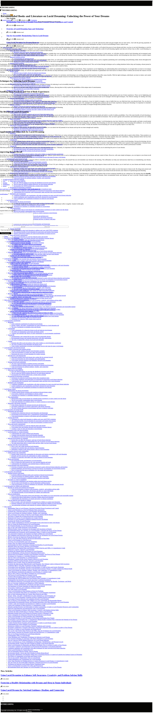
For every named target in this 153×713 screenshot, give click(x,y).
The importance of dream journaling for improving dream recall (29, 284)
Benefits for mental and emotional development (21, 487)
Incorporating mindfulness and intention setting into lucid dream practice (31, 481)
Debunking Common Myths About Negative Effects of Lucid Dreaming (28, 559)
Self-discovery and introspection (17, 355)
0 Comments (33, 20)
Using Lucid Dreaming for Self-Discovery (19, 540)
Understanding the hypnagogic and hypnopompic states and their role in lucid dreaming (35, 381)
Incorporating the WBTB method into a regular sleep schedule (28, 374)
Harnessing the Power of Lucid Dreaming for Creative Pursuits (25, 518)
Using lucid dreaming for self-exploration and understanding (28, 359)
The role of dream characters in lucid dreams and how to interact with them (32, 408)
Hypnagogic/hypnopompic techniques (18, 376)
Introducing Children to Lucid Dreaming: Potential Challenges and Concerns (29, 626)
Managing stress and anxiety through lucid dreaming (26, 241)
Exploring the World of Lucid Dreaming (19, 521)
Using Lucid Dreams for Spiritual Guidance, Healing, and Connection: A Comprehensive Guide (34, 570)
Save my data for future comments (10, 230)
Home (4, 13)
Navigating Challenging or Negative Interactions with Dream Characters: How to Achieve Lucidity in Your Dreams (40, 627)
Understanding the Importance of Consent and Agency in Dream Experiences (29, 580)
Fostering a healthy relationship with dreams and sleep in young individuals (35, 302)
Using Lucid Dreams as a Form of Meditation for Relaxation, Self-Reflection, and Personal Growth (35, 642)
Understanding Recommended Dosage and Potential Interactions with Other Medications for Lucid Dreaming (38, 602)
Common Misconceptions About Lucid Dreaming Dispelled (24, 576)
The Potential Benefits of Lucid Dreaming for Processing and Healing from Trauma (31, 618)
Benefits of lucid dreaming (11, 238)
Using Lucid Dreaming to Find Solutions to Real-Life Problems (25, 591)
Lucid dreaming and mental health (13, 409)
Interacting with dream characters (17, 403)
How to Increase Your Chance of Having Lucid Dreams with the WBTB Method (30, 514)
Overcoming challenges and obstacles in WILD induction (27, 271)
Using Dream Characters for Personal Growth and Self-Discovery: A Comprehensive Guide (33, 632)
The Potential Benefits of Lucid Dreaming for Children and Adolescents (28, 526)
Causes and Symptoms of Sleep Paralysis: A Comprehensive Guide (26, 605)
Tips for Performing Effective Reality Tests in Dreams (23, 651)
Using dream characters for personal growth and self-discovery (28, 405)
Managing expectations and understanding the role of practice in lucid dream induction (38, 252)
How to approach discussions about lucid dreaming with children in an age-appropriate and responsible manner (44, 306)
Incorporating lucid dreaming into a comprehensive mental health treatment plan (33, 414)
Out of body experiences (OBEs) (17, 314)
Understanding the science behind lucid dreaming (25, 433)
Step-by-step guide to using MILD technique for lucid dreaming (29, 276)
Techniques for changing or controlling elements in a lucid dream (29, 395)
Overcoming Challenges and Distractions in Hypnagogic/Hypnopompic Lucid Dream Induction (34, 646)
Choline (10, 341)
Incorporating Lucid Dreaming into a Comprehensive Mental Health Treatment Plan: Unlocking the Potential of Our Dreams (42, 619)
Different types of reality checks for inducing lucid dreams (27, 262)
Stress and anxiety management (19, 235)
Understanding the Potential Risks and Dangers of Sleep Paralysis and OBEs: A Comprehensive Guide (36, 548)
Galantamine (11, 328)
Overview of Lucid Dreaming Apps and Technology (22, 541)
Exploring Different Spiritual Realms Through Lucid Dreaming (25, 560)
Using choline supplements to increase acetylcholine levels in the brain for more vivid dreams (37, 346)
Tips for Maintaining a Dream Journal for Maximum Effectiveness (26, 553)
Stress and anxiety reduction (15, 239)
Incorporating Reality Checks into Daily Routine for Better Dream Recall (28, 653)
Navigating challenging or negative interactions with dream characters (30, 406)
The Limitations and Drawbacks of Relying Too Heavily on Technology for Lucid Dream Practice (35, 535)
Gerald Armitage (6, 20)
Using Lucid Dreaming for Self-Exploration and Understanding (25, 616)
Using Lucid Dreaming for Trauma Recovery (20, 650)
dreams (5, 179)
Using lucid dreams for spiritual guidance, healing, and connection (32, 287)
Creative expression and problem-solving (19, 349)
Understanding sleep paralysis (16, 301)
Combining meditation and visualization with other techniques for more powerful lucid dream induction (40, 384)
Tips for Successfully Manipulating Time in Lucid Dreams (24, 657)
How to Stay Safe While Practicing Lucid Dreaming (22, 527)
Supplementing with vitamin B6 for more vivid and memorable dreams (31, 336)
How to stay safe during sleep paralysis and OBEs (25, 311)
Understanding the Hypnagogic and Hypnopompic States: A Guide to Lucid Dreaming (32, 532)
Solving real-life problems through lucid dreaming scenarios (28, 351)
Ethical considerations (14, 494)
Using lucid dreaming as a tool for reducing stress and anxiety (31, 236)
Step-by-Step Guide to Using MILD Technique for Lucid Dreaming (27, 573)
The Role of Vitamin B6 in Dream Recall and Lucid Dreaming (25, 516)
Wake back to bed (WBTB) (15, 370)
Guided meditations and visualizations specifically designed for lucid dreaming (33, 386)
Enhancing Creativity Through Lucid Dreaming (21, 549)
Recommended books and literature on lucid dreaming (26, 460)
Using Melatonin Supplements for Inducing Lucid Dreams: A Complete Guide (29, 572)
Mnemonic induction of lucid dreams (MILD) (20, 273)
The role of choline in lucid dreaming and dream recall (26, 344)
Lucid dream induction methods (13, 368)
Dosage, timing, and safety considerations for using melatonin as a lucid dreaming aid (35, 325)
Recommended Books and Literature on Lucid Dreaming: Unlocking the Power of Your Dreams (35, 530)
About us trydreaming (34, 710)
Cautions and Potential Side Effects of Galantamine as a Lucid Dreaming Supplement (31, 592)
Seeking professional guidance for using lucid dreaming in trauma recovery (32, 422)
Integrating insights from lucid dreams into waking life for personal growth (32, 357)
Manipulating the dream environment (18, 390)
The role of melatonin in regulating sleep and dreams (26, 327)
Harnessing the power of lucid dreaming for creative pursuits (28, 354)
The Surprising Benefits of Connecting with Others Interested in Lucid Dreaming (30, 638)
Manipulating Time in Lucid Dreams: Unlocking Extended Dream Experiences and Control (33, 508)
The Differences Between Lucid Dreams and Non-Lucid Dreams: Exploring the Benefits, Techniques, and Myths (39, 581)
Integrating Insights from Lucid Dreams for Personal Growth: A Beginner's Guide (30, 613)
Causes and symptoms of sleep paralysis (22, 306)
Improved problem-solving (15, 246)
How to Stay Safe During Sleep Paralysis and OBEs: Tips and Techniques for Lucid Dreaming (34, 630)
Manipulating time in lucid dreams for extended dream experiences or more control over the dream (38, 398)
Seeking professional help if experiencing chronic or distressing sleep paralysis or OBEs (35, 309)
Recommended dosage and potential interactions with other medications (31, 338)
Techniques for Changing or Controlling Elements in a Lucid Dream (27, 556)
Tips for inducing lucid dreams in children (19, 500)
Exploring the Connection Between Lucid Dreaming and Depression (27, 511)
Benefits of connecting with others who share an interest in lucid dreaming (32, 457)
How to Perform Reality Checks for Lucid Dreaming (22, 621)
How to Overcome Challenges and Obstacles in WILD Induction (26, 583)
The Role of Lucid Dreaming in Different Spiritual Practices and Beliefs (28, 519)
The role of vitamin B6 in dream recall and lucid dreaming (27, 339)
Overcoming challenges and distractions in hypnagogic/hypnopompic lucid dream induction (36, 379)
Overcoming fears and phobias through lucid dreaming (26, 244)
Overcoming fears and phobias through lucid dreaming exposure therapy (34, 238)
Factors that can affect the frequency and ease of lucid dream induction (31, 440)
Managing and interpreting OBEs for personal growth (26, 317)
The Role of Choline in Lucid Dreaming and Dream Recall (24, 629)
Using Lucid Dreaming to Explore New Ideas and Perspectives (25, 665)
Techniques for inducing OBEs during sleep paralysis (26, 319)
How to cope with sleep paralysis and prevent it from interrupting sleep (31, 303)
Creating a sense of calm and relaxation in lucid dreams (29, 240)
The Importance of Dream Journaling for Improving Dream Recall (26, 586)
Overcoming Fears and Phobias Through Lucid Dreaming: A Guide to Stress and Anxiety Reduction (36, 567)
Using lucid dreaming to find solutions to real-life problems (27, 249)
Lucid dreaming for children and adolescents (16, 486)
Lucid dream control (10, 389)
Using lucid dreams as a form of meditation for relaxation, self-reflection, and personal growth (37, 484)
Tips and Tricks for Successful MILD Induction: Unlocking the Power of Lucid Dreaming (33, 662)
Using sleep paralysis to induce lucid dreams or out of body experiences (31, 304)
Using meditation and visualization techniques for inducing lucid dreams (31, 387)
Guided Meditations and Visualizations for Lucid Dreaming (24, 659)
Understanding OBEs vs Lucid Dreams (19, 635)
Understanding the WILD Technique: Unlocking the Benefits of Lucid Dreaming (30, 545)
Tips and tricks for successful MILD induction (24, 277)
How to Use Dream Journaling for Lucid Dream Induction (24, 634)
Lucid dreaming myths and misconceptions (16, 430)
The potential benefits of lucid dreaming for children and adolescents (30, 492)
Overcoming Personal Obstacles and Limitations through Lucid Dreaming (28, 599)
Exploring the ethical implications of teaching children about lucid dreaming (35, 308)
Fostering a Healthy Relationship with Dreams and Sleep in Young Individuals (29, 584)
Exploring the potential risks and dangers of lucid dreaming (30, 259)
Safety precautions (13, 308)
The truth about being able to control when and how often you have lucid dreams (36, 254)
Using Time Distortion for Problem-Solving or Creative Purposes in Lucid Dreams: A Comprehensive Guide (38, 661)
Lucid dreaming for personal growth (21, 247)
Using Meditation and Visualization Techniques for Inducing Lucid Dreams (29, 637)
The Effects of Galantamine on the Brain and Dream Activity (25, 656)
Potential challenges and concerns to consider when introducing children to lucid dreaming (39, 314)
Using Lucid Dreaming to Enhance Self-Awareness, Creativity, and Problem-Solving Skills (33, 610)
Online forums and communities (17, 452)
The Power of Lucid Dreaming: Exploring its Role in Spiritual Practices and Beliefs (31, 597)
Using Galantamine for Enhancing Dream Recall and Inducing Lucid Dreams (29, 615)
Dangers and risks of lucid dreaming (18, 444)
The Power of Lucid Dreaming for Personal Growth (22, 575)
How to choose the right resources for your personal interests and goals (33, 273)
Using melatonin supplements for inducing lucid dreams (26, 324)
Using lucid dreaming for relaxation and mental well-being (27, 242)
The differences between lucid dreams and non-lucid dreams (28, 436)
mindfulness (6, 184)
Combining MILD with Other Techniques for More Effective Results (27, 565)
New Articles (8, 506)
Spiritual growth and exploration (17, 362)
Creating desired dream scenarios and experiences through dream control (31, 392)
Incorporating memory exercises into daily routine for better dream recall (31, 298)
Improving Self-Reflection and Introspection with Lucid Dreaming (26, 608)
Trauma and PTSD (13, 417)
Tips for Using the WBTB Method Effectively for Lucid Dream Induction (28, 640)
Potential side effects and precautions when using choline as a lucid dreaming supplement (36, 343)
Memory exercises (13, 293)
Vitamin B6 (11, 335)
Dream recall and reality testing (13, 279)
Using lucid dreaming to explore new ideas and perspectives (28, 352)
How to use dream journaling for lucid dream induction (26, 282)
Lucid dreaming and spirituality (13, 471)
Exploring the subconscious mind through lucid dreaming (27, 257)
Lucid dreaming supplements (12, 320)
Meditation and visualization (16, 382)
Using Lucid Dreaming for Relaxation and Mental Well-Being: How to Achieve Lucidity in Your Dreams (37, 645)
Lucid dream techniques (11, 258)
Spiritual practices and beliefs (16, 473)
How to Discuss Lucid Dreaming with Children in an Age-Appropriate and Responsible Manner (35, 600)
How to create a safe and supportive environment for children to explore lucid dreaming (35, 502)
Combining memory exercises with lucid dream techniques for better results (32, 297)
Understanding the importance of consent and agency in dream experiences (32, 498)
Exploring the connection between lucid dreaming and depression (29, 413)
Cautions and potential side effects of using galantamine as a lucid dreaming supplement (35, 333)
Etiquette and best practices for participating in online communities (32, 267)
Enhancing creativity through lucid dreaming (23, 250)
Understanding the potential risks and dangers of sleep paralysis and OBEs (32, 312)
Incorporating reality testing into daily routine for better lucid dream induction (32, 290)
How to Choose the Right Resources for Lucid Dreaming (24, 524)
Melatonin (10, 322)
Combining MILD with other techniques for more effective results (29, 274)
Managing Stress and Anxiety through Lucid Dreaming (23, 546)
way (4, 181)
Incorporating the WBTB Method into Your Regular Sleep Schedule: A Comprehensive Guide (34, 578)
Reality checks (12, 260)
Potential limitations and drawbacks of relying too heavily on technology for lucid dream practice (40, 279)
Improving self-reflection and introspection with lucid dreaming (29, 255)
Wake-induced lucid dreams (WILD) (18, 266)
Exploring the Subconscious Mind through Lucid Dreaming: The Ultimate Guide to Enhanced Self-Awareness (38, 564)
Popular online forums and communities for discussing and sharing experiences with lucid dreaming (39, 454)
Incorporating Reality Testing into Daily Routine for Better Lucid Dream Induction (31, 643)
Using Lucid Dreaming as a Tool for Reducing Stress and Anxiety (26, 510)
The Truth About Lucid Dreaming (17, 589)
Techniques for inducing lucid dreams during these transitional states (30, 378)
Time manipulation (13, 397)
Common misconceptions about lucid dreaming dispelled (29, 246)
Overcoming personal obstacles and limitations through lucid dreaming (31, 360)
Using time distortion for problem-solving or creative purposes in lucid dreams (33, 401)
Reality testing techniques (15, 287)
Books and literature (31, 21)
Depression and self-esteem (15, 411)
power (4, 186)
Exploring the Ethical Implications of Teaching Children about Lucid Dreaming (30, 611)
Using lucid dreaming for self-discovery (22, 254)
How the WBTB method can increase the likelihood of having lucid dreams (32, 371)
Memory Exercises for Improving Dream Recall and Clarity (24, 537)
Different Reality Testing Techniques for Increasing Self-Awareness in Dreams (30, 529)
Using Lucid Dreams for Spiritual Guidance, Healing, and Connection (27, 513)
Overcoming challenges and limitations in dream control (26, 394)
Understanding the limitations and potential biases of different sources (30, 463)
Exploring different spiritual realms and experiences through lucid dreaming (32, 365)
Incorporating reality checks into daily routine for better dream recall (30, 265)
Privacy (30, 711)
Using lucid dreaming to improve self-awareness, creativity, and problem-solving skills (38, 300)
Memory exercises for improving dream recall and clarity (27, 295)
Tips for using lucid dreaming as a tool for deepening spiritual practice (33, 294)
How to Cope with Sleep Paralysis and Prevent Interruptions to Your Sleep (28, 538)
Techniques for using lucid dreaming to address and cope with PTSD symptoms (33, 419)
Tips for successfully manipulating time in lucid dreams (26, 400)
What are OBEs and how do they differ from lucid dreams (27, 316)
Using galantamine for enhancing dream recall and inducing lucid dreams (31, 330)
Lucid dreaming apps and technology (18, 465)
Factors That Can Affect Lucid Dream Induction (21, 543)
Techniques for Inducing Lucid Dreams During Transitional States (26, 664)
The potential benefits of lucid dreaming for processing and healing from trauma (33, 421)
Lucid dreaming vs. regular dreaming (18, 432)
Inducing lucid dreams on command (18, 438)
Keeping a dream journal (15, 281)
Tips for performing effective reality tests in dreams (25, 289)
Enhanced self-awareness (15, 252)
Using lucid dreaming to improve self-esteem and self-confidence (29, 416)
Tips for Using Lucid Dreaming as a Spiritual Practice (23, 557)
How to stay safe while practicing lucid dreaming (25, 446)
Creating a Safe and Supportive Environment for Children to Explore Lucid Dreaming (32, 603)
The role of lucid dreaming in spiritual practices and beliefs (27, 363)
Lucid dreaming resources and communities (16, 21)
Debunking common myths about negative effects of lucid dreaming (32, 260)
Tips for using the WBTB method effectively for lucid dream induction (31, 373)
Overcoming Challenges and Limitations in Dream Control (24, 588)
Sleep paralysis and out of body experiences (16, 300)
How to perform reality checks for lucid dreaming (25, 263)
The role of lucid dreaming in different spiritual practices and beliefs (30, 478)
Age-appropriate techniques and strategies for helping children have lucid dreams (33, 505)
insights (5, 183)
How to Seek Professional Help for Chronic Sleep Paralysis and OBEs (27, 594)
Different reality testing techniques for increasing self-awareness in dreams (32, 292)
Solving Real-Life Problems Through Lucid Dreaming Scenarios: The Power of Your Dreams (34, 554)
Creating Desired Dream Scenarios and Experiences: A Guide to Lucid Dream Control (32, 623)
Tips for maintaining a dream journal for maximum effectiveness (29, 285)
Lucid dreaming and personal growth (14, 347)
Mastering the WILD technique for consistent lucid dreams (27, 268)
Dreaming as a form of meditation (17, 479)
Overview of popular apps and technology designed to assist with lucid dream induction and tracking (42, 278)
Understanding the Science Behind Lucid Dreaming (22, 624)
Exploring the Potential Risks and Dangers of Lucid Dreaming (25, 551)
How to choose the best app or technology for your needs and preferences (34, 281)
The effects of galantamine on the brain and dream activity (27, 332)
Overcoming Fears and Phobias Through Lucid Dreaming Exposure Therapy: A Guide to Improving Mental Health (40, 568)
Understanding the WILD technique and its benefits (25, 270)
